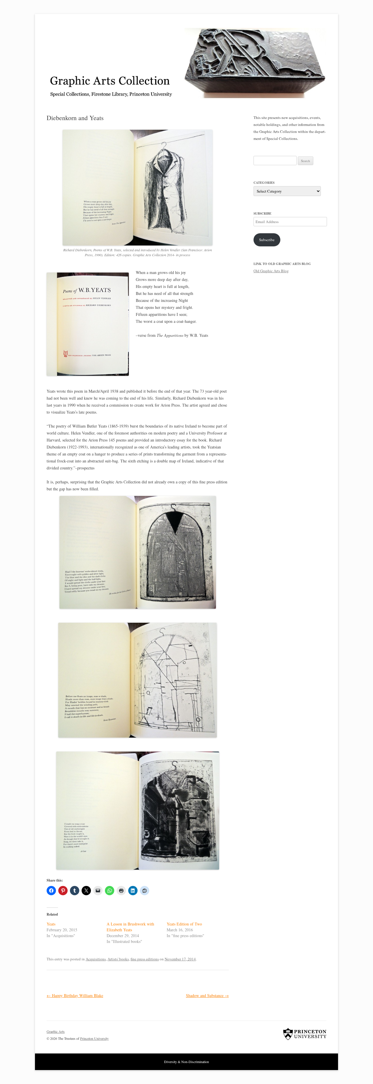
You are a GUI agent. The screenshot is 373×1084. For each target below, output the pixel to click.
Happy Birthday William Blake (75, 995)
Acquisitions (96, 959)
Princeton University (304, 1034)
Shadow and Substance (207, 995)
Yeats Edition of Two (184, 924)
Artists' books (118, 959)
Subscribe (267, 239)
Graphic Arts (56, 1031)
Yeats (51, 924)
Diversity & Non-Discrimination (186, 1061)
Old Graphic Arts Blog (271, 270)
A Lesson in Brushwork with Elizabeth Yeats (130, 926)
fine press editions (145, 959)
